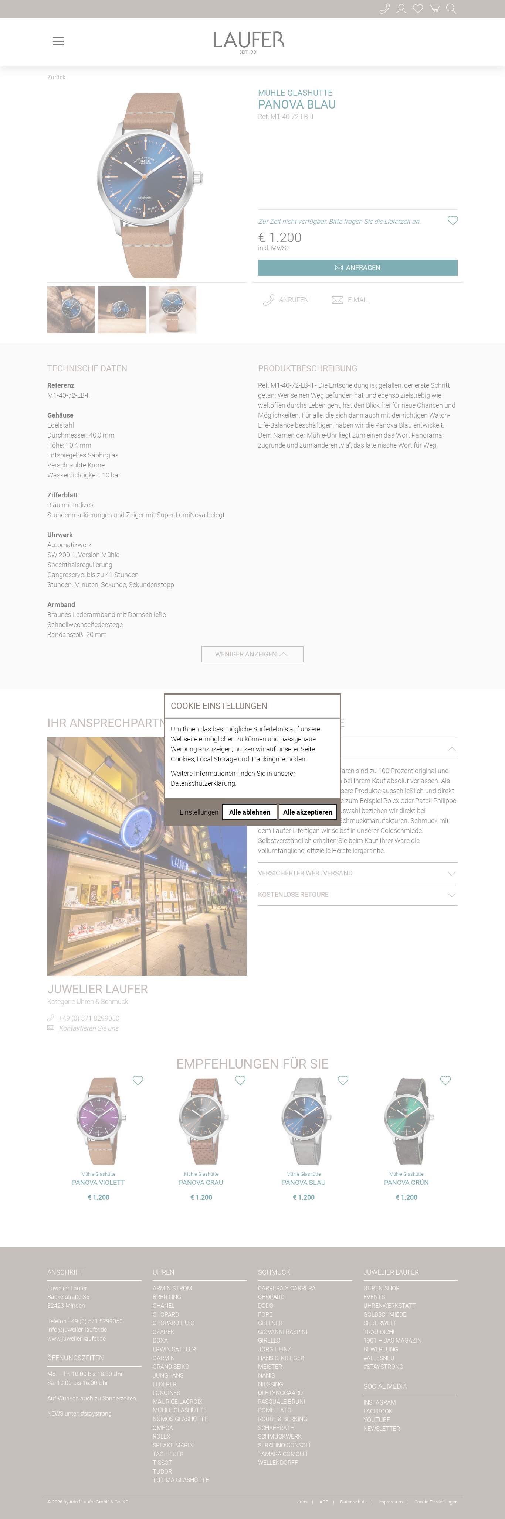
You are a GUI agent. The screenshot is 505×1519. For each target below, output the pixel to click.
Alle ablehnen (249, 812)
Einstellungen (199, 812)
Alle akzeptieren (307, 812)
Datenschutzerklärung (203, 783)
